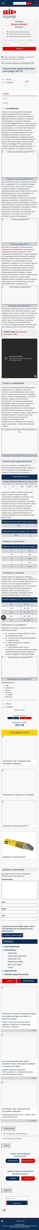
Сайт (3, 916)
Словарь (19, 21)
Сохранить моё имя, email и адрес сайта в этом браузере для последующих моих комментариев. (18, 928)
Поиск (28, 3)
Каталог (19, 27)
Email (4, 909)
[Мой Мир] (23, 725)
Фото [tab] (5, 98)
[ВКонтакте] (16, 725)
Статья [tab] (6, 93)
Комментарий (7, 879)
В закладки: (35, 4)
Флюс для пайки (14, 964)
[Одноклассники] (21, 725)
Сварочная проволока (17, 956)
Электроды (21, 57)
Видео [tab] (5, 103)
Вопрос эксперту (19, 24)
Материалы (13, 57)
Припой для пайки (15, 961)
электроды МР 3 (15, 144)
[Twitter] (18, 725)
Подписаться (17, 1203)
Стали (10, 967)
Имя (4, 902)
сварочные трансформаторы (12, 249)
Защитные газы (14, 958)
